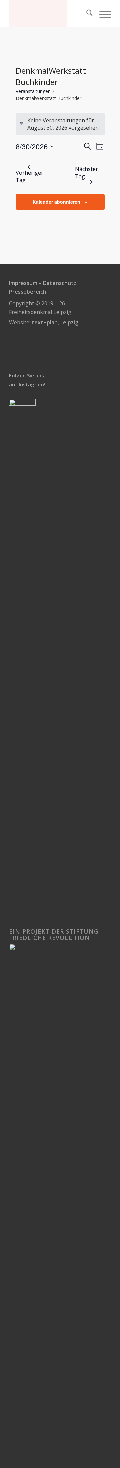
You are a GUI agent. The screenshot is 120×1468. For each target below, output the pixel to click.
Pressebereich (27, 291)
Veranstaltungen (33, 91)
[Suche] (86, 13)
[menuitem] (86, 13)
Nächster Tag (86, 172)
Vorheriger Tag (29, 176)
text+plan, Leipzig (55, 322)
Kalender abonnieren (56, 201)
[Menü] (102, 13)
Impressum (23, 283)
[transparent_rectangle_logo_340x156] (50, 13)
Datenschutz (59, 283)
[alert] (60, 124)
